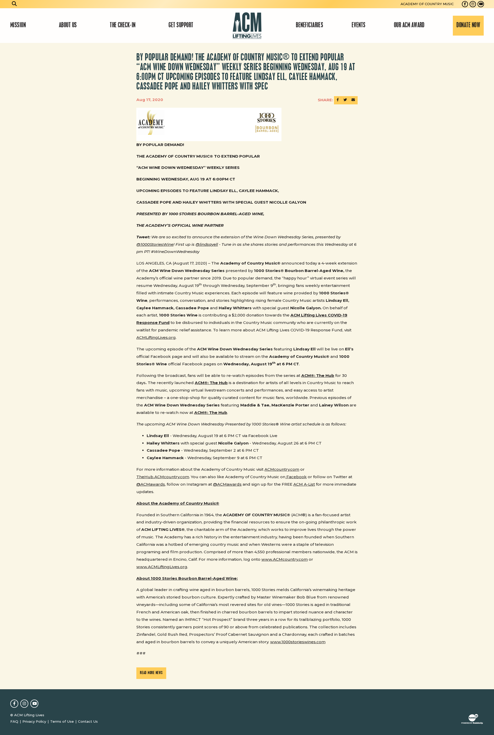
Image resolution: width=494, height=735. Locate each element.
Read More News (151, 673)
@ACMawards (150, 484)
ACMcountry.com (281, 469)
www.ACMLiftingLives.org (161, 566)
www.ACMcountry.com (284, 559)
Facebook (296, 476)
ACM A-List (304, 484)
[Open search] (14, 4)
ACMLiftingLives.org (156, 337)
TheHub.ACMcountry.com (162, 476)
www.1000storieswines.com (297, 641)
